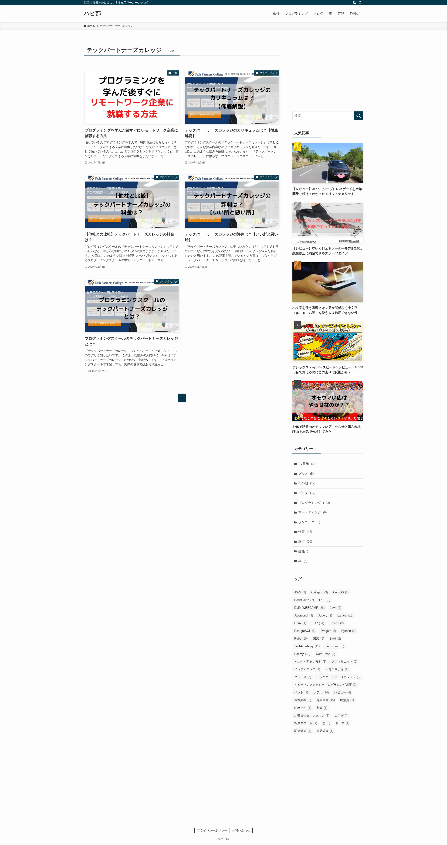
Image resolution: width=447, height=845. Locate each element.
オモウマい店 (336, 669)
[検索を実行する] (358, 115)
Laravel (345, 615)
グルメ (306, 473)
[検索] (360, 2)
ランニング (309, 522)
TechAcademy (307, 646)
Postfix (336, 623)
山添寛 (347, 700)
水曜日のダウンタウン (311, 715)
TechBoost (334, 646)
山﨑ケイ (302, 708)
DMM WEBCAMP (309, 608)
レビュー (342, 692)
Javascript (303, 615)
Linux (300, 623)
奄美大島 (325, 700)
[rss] (354, 2)
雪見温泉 (324, 731)
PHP (318, 623)
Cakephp (319, 592)
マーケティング (312, 512)
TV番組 (306, 464)
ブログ (306, 493)
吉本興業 (302, 700)
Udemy (302, 654)
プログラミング (314, 503)
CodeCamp (304, 600)
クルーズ (302, 677)
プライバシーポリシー (212, 830)
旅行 (305, 541)
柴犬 (321, 708)
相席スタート (305, 723)
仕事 (305, 531)
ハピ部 (92, 13)
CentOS (341, 592)
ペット (301, 692)
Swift (335, 638)
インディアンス (307, 669)
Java (335, 608)
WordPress (325, 654)
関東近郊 (302, 731)
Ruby (301, 638)
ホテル (321, 692)
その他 (306, 483)
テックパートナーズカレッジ (338, 677)
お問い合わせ (241, 830)
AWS (300, 592)
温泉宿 (341, 715)
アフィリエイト (344, 661)
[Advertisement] (327, 74)
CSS (324, 600)
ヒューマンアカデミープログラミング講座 (325, 684)
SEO (318, 638)
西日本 (342, 723)
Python (348, 631)
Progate (328, 631)
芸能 (304, 551)
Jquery (325, 615)
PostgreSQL (304, 631)
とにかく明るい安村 (310, 661)
